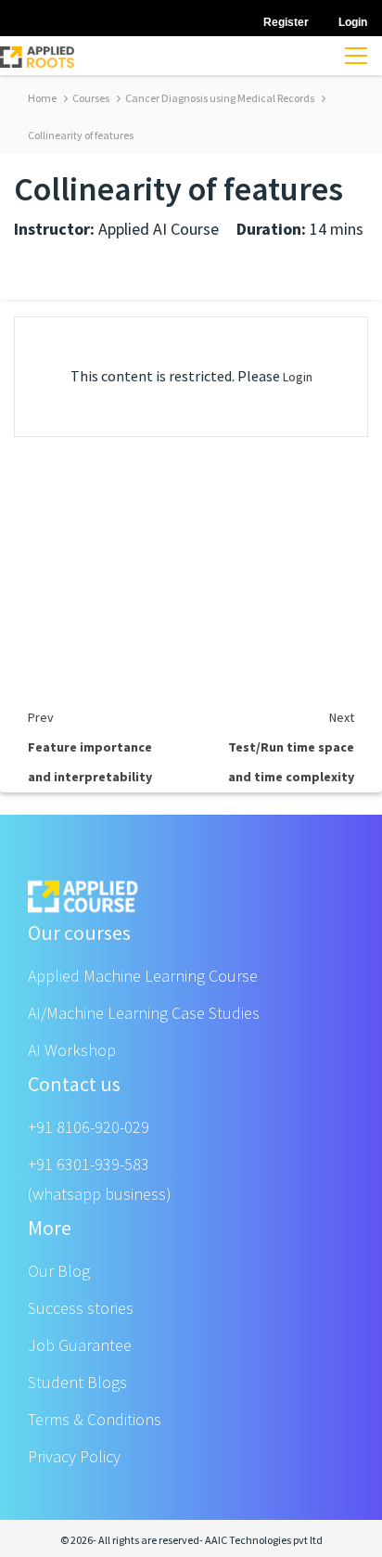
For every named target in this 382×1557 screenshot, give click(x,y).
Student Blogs (77, 1382)
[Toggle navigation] (356, 55)
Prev (41, 717)
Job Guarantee (80, 1345)
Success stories (81, 1308)
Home (42, 98)
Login (297, 376)
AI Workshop (72, 1050)
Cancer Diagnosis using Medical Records (218, 98)
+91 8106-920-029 (88, 1127)
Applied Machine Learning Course (143, 975)
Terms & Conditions (94, 1419)
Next (341, 717)
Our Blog (59, 1270)
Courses (89, 98)
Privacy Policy (74, 1456)
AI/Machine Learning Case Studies (144, 1012)
